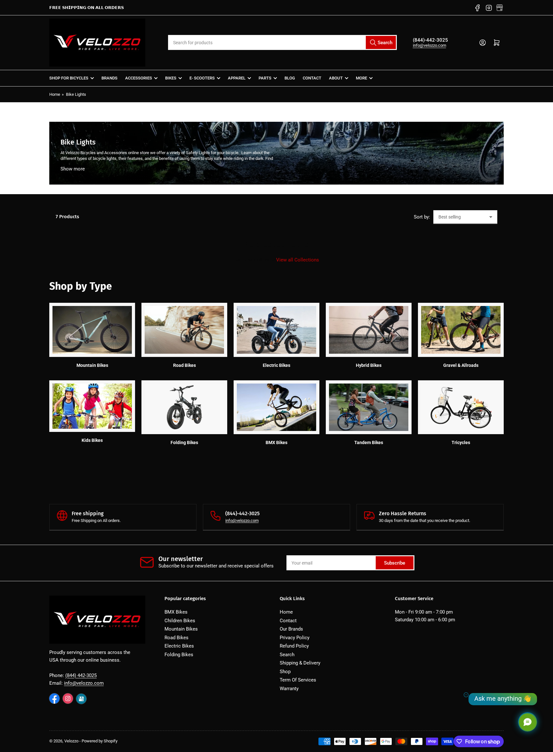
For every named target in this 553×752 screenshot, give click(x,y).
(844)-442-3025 (430, 40)
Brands (109, 78)
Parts (265, 78)
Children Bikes (179, 621)
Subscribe (394, 563)
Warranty (289, 688)
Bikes (170, 78)
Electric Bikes (179, 646)
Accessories (138, 78)
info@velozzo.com (429, 45)
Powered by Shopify (99, 741)
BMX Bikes (176, 612)
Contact (312, 78)
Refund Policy (294, 646)
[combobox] (282, 42)
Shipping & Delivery (300, 663)
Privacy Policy (294, 637)
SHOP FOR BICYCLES (68, 78)
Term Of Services (298, 680)
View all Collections (297, 260)
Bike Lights (76, 94)
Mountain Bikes (181, 629)
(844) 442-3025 (81, 675)
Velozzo (71, 741)
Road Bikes (176, 637)
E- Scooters (202, 78)
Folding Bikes (178, 654)
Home (54, 94)
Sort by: (422, 217)
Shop (285, 671)
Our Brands (291, 629)
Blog (290, 78)
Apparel (236, 78)
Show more (72, 169)
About (336, 78)
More (361, 78)
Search (287, 654)
